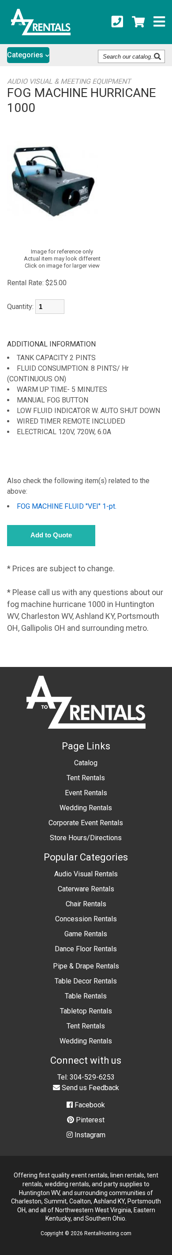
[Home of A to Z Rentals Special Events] (86, 735)
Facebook (89, 1105)
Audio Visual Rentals (86, 874)
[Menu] (159, 22)
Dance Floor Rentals (86, 949)
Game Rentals (85, 934)
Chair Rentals (86, 904)
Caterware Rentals (86, 889)
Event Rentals (86, 793)
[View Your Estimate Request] (138, 22)
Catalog (85, 763)
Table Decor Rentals (86, 981)
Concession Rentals (86, 919)
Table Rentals (86, 996)
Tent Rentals (86, 778)
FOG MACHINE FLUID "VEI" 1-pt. (66, 506)
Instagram (89, 1135)
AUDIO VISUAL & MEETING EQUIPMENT (69, 81)
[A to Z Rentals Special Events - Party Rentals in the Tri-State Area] (41, 32)
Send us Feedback (89, 1088)
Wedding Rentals (86, 808)
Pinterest (89, 1120)
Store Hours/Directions (86, 838)
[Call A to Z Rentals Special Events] (117, 22)
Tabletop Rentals (86, 1011)
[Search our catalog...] (158, 56)
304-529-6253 (92, 1077)
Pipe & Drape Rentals (86, 966)
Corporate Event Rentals (86, 823)
